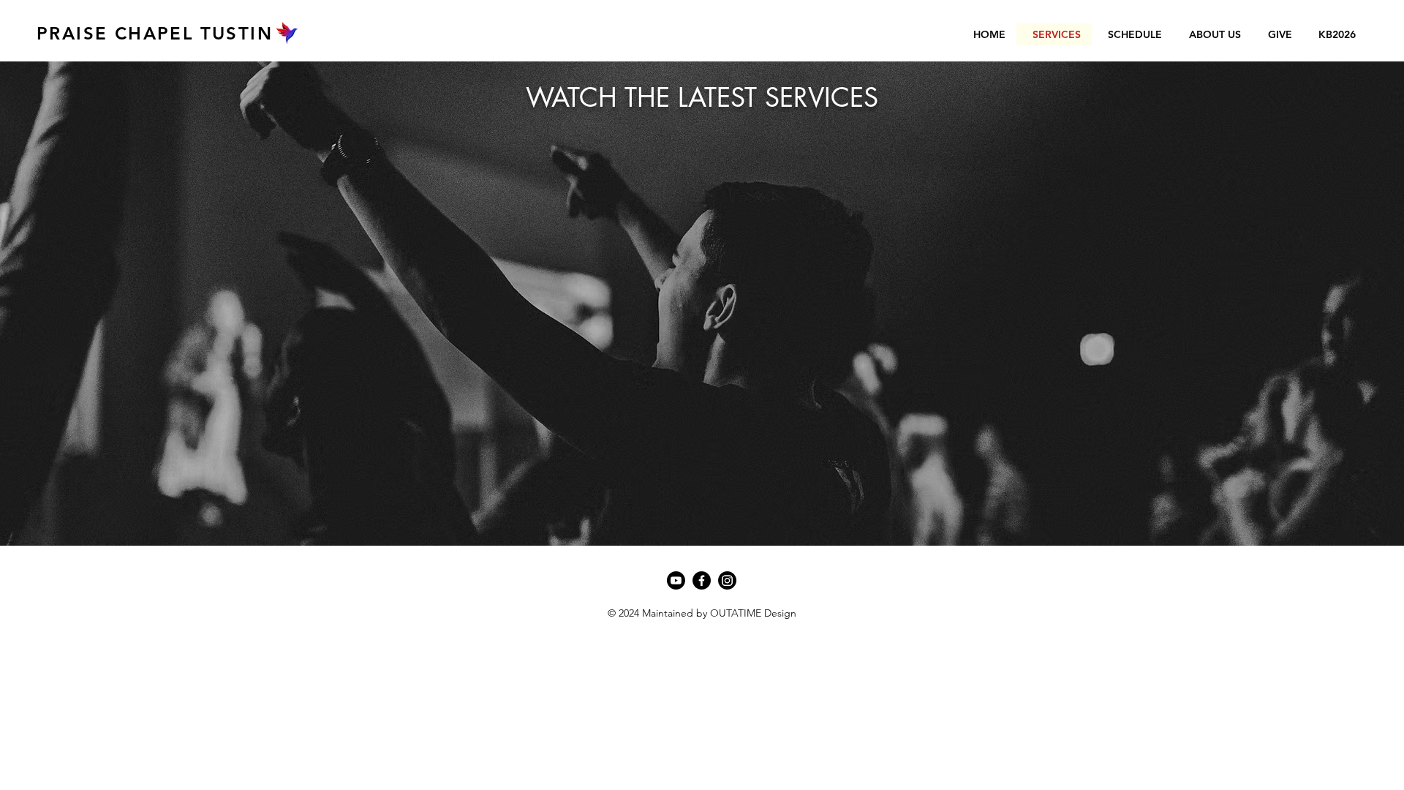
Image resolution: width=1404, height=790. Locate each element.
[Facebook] (701, 580)
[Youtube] (676, 580)
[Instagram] (727, 580)
